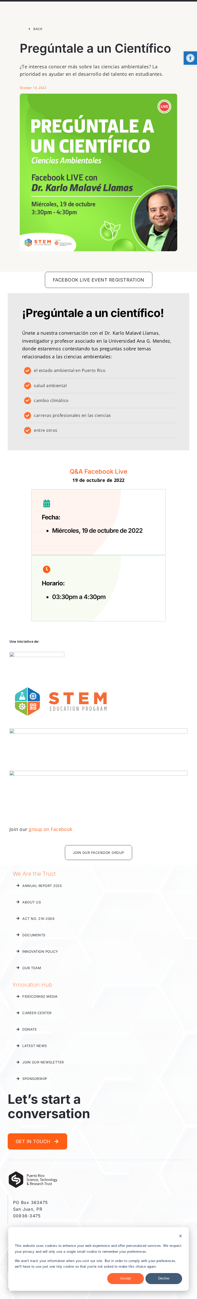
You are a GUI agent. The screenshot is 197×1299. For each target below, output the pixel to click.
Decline (163, 1278)
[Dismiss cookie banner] (180, 1237)
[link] (190, 58)
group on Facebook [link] (50, 829)
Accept (125, 1278)
